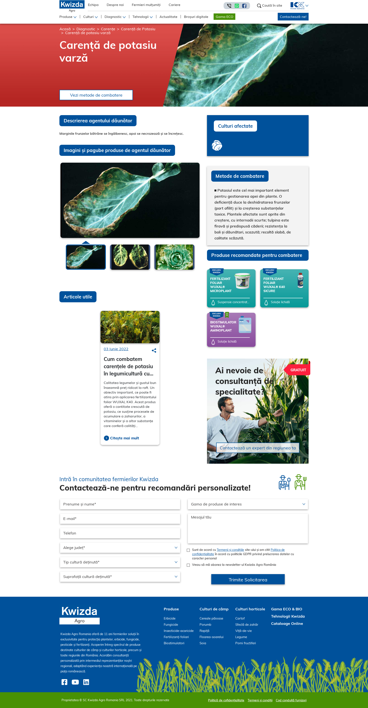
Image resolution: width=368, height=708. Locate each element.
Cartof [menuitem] (240, 618)
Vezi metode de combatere (96, 95)
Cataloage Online (287, 623)
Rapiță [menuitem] (204, 631)
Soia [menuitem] (203, 643)
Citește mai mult (124, 438)
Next (199, 255)
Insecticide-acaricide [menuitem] (179, 631)
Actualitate (168, 16)
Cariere (174, 5)
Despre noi (115, 5)
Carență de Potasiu (138, 28)
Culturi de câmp (214, 609)
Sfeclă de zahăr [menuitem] (246, 625)
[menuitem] (294, 5)
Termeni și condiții (260, 700)
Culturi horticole (250, 609)
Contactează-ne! (293, 16)
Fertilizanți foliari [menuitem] (176, 637)
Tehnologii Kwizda (288, 616)
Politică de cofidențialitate (226, 700)
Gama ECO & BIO (286, 609)
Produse (171, 609)
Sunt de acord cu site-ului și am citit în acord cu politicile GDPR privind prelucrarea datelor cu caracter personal (243, 554)
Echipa (93, 5)
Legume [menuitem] (241, 637)
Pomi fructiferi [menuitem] (245, 643)
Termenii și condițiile (230, 550)
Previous (60, 256)
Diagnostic (85, 28)
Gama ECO (224, 16)
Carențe (108, 28)
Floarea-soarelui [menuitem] (212, 637)
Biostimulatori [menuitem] (174, 643)
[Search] (154, 350)
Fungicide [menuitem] (171, 625)
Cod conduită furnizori (291, 700)
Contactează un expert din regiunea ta (258, 447)
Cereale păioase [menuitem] (211, 618)
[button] (306, 5)
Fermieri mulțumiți (146, 5)
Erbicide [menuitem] (169, 618)
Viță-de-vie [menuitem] (243, 631)
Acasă (65, 28)
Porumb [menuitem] (205, 625)
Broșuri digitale (196, 16)
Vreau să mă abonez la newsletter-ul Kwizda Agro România (234, 565)
